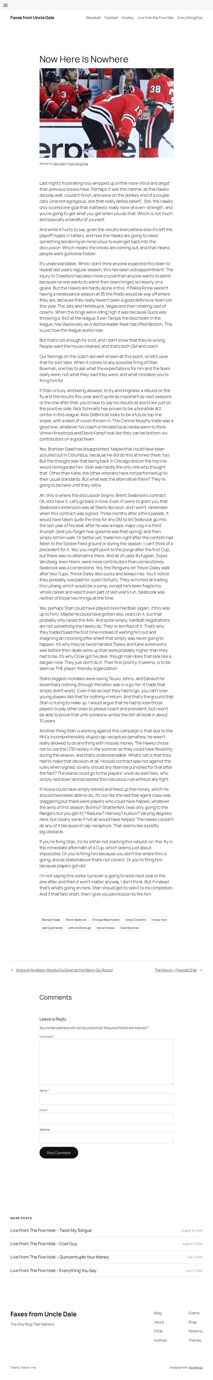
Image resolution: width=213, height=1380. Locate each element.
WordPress (196, 1367)
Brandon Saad (51, 920)
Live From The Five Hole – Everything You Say (53, 1270)
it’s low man (159, 920)
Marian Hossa (106, 928)
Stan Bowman (129, 928)
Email (44, 1110)
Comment (47, 1036)
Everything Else (78, 164)
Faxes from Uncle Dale (32, 17)
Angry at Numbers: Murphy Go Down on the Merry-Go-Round (64, 969)
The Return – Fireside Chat (176, 969)
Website (45, 1129)
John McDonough (79, 928)
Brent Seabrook (76, 920)
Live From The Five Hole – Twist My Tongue (51, 1230)
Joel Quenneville (52, 928)
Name (44, 1090)
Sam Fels (59, 164)
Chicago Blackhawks (105, 920)
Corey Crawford (135, 920)
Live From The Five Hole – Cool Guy (43, 1243)
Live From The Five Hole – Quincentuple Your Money (59, 1257)
